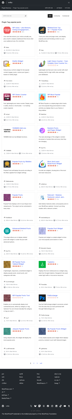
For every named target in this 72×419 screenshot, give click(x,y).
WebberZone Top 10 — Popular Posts (55, 29)
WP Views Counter (19, 95)
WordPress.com (8, 389)
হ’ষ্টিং (3, 380)
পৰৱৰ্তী (41, 363)
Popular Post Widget (55, 228)
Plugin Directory (6, 8)
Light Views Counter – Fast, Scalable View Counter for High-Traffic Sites (58, 62)
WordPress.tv (42, 383)
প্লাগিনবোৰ (21, 380)
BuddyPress (6, 398)
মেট (3, 392)
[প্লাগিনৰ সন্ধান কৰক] (25, 16)
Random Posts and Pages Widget (54, 129)
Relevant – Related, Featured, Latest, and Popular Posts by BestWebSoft (55, 196)
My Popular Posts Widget (57, 329)
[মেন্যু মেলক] (69, 2)
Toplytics (51, 262)
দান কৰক (57, 380)
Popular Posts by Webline (21, 161)
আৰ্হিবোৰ (21, 383)
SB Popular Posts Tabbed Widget (18, 263)
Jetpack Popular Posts (20, 329)
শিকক (38, 374)
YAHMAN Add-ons (19, 128)
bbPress (5, 395)
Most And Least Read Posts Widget (55, 162)
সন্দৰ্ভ (3, 374)
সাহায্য (38, 377)
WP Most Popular (54, 95)
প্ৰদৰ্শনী (21, 374)
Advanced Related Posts (21, 228)
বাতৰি (3, 377)
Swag (57, 383)
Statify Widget (17, 61)
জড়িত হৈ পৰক (57, 374)
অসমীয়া (7, 406)
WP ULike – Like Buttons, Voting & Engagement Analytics (21, 29)
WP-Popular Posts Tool (21, 295)
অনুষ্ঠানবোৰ (56, 377)
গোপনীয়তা (4, 383)
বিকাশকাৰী (39, 380)
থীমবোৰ (21, 377)
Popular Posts (17, 195)
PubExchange (53, 295)
